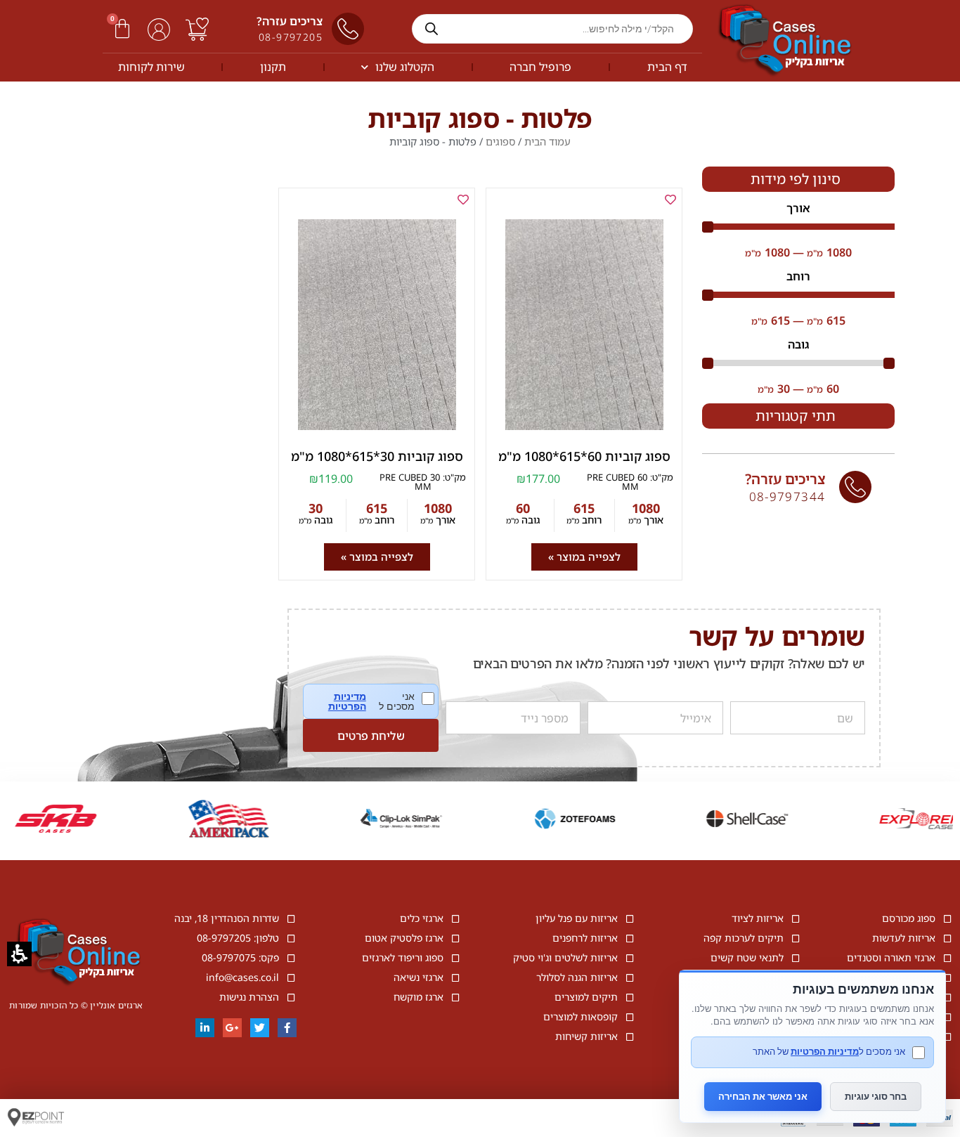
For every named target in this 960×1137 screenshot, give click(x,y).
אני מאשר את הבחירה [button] (762, 1096)
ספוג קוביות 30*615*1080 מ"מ (377, 456)
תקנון (273, 66)
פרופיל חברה (540, 66)
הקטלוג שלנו (404, 66)
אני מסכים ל (381, 701)
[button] (122, 28)
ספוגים (500, 141)
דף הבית (667, 66)
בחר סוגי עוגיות (876, 1096)
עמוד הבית (547, 141)
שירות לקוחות (151, 66)
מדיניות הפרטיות (346, 701)
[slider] (798, 227)
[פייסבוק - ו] (287, 1027)
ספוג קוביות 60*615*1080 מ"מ (584, 456)
